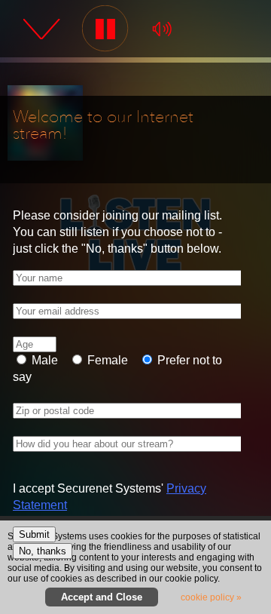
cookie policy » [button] (211, 597)
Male (43, 360)
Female (106, 360)
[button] (106, 29)
